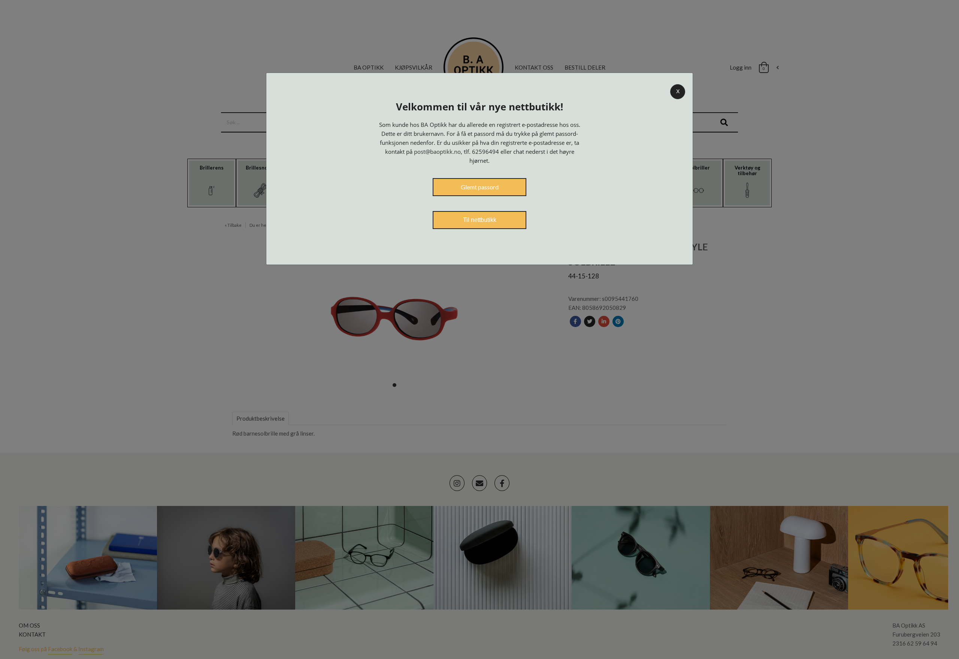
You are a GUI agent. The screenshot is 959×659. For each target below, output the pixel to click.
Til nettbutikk (479, 220)
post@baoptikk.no (437, 151)
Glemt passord (480, 186)
